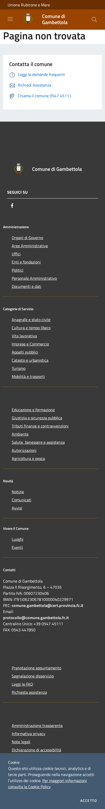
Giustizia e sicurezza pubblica (37, 418)
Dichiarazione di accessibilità (36, 750)
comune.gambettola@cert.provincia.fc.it (47, 605)
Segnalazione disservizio (33, 676)
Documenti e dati (26, 286)
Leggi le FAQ (22, 684)
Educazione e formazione (33, 410)
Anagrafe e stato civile (31, 320)
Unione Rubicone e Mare (29, 5)
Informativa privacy (28, 734)
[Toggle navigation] (10, 19)
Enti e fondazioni (26, 262)
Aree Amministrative (30, 246)
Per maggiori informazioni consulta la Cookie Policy (47, 784)
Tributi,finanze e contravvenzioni (40, 426)
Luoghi (17, 539)
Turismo (18, 368)
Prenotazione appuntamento (36, 668)
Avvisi (17, 508)
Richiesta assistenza (29, 692)
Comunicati (21, 500)
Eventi (17, 547)
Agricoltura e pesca (28, 458)
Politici (17, 270)
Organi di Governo (27, 238)
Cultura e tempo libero (31, 328)
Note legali (21, 742)
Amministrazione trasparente (37, 725)
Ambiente (20, 434)
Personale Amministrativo (34, 278)
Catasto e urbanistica (30, 360)
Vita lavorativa (24, 336)
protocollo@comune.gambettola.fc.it (36, 618)
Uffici (16, 254)
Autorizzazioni (24, 450)
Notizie (18, 492)
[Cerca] (94, 19)
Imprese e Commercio (30, 344)
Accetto (88, 800)
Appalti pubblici (25, 352)
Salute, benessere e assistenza (38, 442)
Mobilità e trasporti (28, 376)
